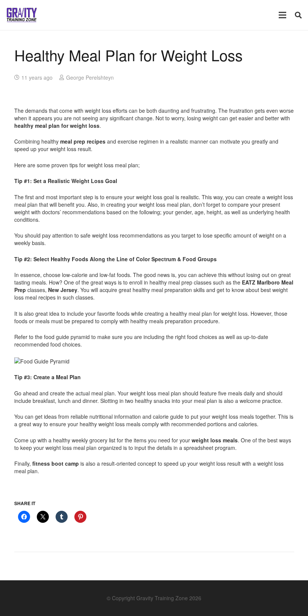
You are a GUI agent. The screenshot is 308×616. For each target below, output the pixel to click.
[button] (298, 15)
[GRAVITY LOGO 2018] (22, 15)
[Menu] (282, 15)
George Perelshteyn (90, 77)
